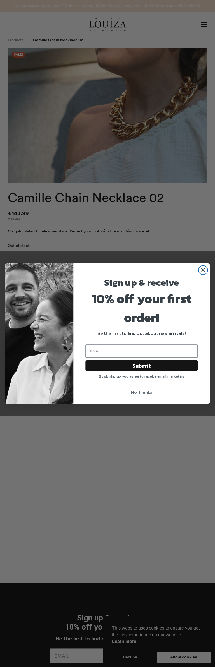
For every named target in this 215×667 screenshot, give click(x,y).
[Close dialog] (203, 270)
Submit (141, 366)
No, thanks (141, 392)
